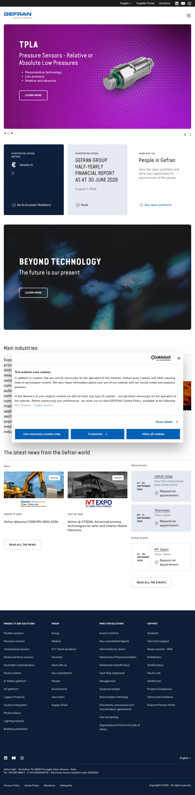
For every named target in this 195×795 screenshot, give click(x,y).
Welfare (56, 641)
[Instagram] (188, 3)
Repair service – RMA (160, 649)
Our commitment (62, 673)
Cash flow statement (112, 673)
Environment (59, 689)
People (56, 681)
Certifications (155, 665)
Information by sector (112, 649)
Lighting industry (14, 721)
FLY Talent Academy (64, 649)
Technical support (158, 641)
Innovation (58, 697)
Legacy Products (14, 697)
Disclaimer (49, 785)
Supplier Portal (145, 3)
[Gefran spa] (18, 15)
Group (55, 633)
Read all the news (22, 544)
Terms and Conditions (160, 697)
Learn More (33, 102)
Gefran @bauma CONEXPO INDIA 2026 (31, 522)
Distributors (154, 657)
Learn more (33, 292)
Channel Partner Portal (161, 705)
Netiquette (66, 785)
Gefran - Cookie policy (37, 405)
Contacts (164, 3)
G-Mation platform (15, 681)
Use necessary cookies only (41, 434)
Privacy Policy (12, 785)
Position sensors (14, 633)
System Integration (15, 705)
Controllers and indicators (19, 665)
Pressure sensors (14, 641)
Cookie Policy (32, 785)
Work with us (59, 665)
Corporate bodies (109, 689)
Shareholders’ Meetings (113, 697)
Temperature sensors (17, 649)
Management (107, 681)
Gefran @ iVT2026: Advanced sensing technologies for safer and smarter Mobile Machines (97, 526)
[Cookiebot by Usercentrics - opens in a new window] (154, 358)
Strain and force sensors (18, 657)
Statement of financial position (117, 657)
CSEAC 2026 (163, 476)
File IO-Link (154, 673)
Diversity (57, 657)
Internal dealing (108, 717)
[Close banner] (179, 358)
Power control (12, 673)
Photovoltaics (12, 713)
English (124, 3)
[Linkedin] (176, 3)
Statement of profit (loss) (114, 665)
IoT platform (11, 689)
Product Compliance (159, 689)
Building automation (16, 729)
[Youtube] (182, 3)
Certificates (154, 681)
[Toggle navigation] (189, 15)
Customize (95, 434)
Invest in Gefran (109, 633)
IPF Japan (161, 549)
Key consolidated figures (114, 641)
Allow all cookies (153, 434)
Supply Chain (60, 705)
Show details (164, 421)
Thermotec (162, 510)
